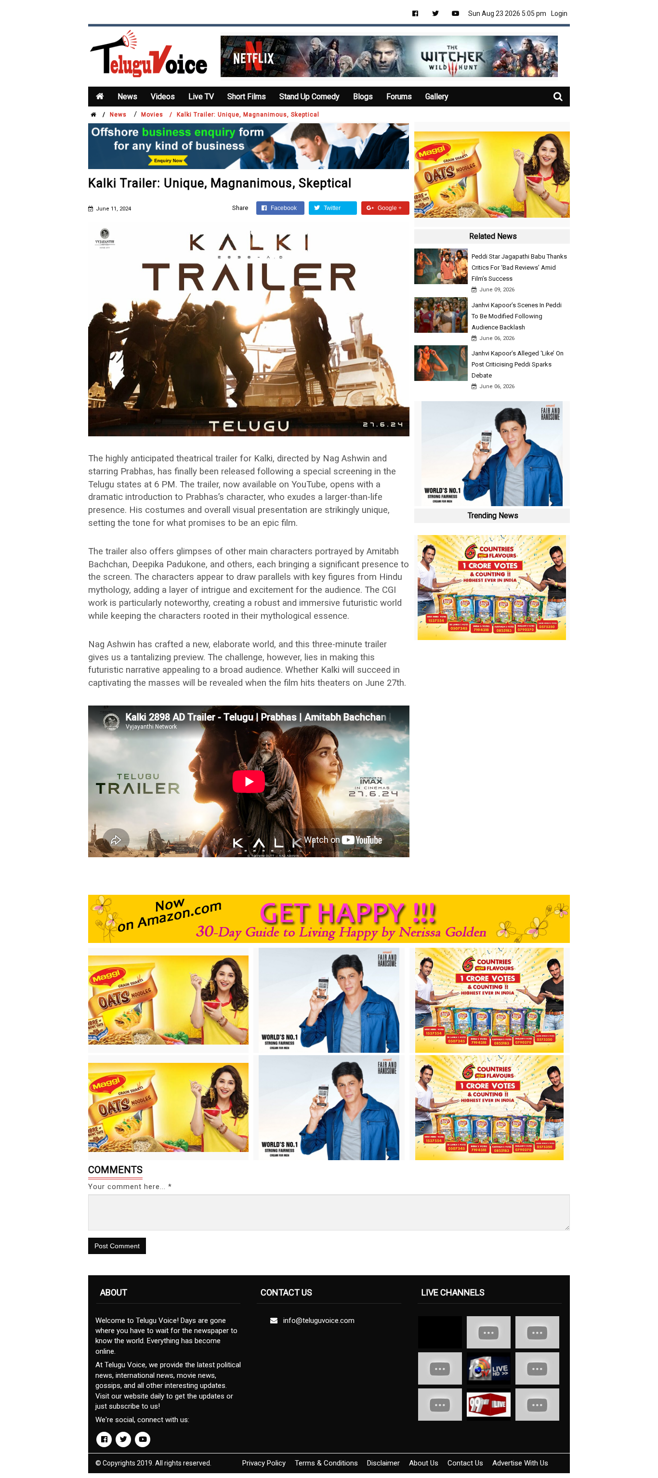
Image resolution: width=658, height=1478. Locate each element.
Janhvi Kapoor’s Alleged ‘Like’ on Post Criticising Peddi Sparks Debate (518, 364)
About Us (423, 1463)
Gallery (436, 96)
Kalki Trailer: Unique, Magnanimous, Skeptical (248, 114)
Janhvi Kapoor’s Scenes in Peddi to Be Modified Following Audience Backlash (517, 316)
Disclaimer (383, 1463)
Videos (163, 96)
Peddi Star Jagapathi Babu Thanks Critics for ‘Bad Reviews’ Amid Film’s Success (519, 267)
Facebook (283, 208)
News (127, 96)
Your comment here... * (130, 1186)
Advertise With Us (520, 1463)
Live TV (201, 96)
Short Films (246, 96)
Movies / (156, 114)
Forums (399, 96)
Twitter (331, 208)
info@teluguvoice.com (317, 1320)
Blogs (363, 96)
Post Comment (117, 1246)
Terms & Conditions (326, 1463)
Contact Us (465, 1463)
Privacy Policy (264, 1463)
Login (559, 13)
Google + (389, 208)
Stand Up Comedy (309, 96)
